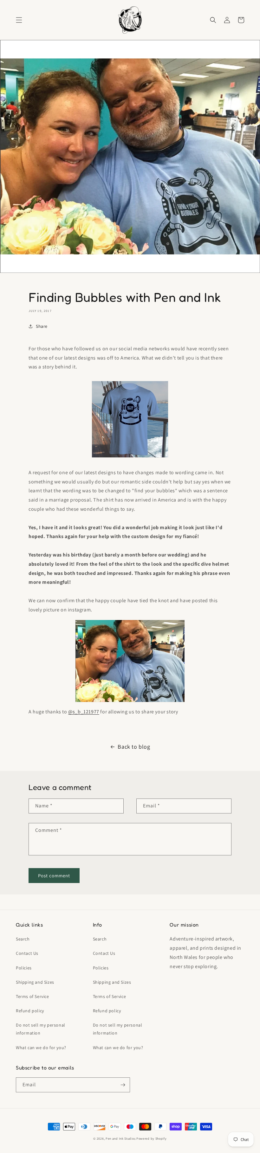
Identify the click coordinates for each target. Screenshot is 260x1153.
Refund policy (30, 1011)
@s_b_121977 (83, 711)
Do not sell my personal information (40, 1029)
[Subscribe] (123, 1084)
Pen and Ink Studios (120, 1138)
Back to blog (134, 746)
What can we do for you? (41, 1047)
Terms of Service (32, 996)
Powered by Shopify (151, 1138)
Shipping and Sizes (35, 982)
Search (23, 939)
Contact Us (27, 953)
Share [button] (42, 326)
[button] (19, 20)
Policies (24, 968)
